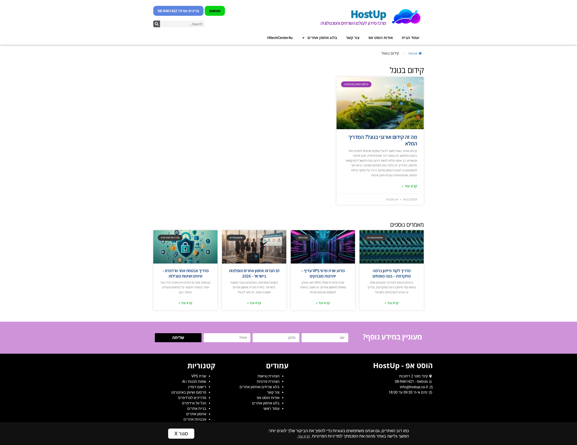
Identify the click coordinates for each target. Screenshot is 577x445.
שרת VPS (198, 376)
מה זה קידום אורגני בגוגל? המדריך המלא (382, 140)
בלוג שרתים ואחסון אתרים (259, 387)
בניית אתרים (196, 408)
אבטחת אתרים (194, 419)
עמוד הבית (410, 38)
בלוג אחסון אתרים (322, 38)
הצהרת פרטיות (268, 381)
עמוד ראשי (271, 408)
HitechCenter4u (280, 38)
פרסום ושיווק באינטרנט (188, 392)
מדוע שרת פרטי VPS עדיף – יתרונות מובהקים (323, 273)
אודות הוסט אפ (381, 38)
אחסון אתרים (196, 414)
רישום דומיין (197, 387)
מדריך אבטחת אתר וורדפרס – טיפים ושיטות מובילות (185, 273)
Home (412, 53)
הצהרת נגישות (268, 376)
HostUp (368, 13)
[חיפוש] (156, 24)
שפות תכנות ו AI (194, 381)
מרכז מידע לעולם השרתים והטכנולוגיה (353, 23)
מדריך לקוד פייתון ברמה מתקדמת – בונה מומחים (392, 273)
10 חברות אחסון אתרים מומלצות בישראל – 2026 (254, 273)
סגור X (181, 433)
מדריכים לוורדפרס (192, 398)
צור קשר (352, 38)
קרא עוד (304, 436)
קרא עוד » (409, 185)
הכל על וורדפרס (194, 403)
